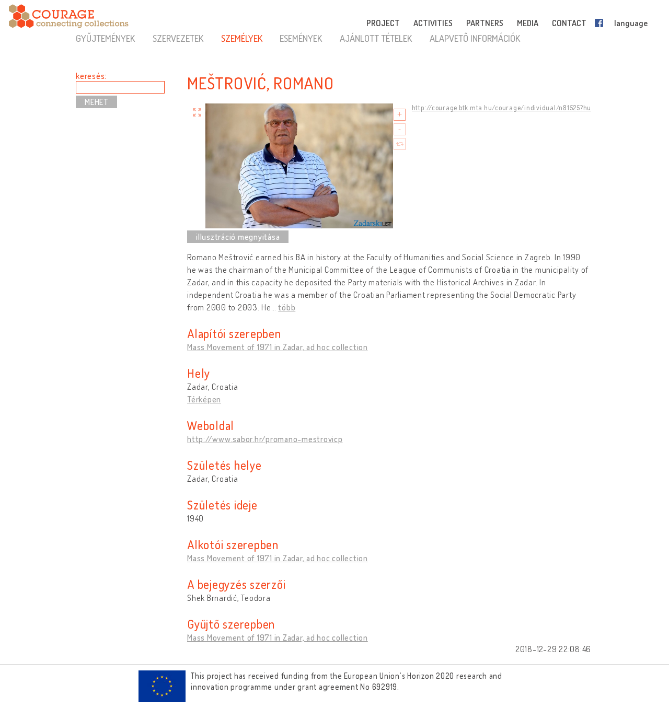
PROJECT (383, 23)
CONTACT (569, 23)
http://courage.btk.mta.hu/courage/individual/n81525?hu (502, 107)
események (301, 38)
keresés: (91, 76)
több (286, 307)
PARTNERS (484, 23)
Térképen (204, 399)
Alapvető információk (475, 38)
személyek (241, 38)
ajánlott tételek (376, 38)
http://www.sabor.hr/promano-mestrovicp (265, 439)
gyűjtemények (105, 38)
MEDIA (527, 23)
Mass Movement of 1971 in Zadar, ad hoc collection (277, 347)
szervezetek (178, 38)
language (631, 23)
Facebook (601, 23)
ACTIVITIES (433, 23)
